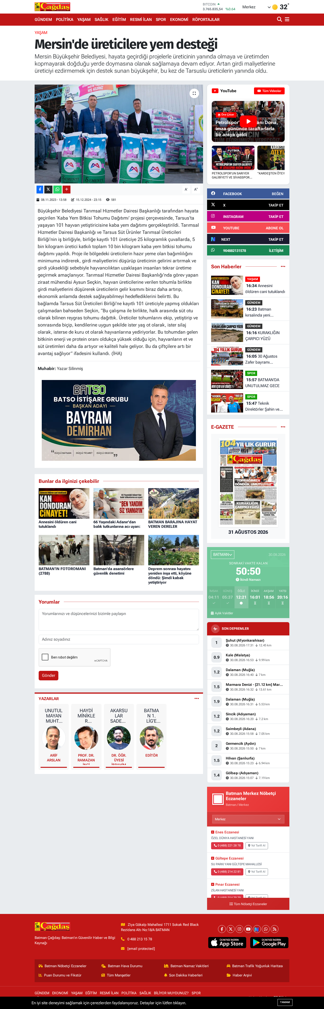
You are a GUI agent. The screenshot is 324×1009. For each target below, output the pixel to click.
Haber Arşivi (242, 975)
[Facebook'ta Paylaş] (40, 189)
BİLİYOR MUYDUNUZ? (171, 993)
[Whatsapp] (266, 929)
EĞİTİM (119, 19)
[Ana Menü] (286, 19)
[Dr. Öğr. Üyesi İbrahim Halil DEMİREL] (119, 737)
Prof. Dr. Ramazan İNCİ (86, 759)
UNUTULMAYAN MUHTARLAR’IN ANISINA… (53, 716)
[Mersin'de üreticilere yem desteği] (119, 134)
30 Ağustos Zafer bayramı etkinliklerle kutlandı (262, 359)
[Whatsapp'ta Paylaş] (57, 189)
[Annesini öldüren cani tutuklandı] (64, 503)
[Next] (257, 929)
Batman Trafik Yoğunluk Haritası (257, 966)
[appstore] (227, 942)
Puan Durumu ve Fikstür (62, 975)
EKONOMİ (179, 19)
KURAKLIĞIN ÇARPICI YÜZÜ (262, 335)
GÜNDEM (43, 19)
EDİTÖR (151, 755)
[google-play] (269, 942)
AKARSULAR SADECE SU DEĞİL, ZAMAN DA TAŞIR (119, 716)
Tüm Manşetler (118, 975)
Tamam (285, 1002)
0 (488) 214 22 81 (229, 871)
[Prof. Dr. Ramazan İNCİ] (86, 737)
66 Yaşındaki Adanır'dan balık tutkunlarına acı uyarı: (116, 524)
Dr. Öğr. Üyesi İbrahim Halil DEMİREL (118, 759)
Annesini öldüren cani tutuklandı (265, 288)
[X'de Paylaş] (48, 189)
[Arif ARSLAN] (54, 737)
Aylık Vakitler (224, 613)
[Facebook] (222, 929)
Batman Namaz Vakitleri (190, 966)
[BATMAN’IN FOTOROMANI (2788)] (64, 549)
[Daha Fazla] (66, 189)
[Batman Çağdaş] (52, 6)
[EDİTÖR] (151, 737)
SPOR (161, 19)
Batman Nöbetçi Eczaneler (65, 966)
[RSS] (274, 929)
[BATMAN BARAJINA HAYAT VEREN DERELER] (173, 503)
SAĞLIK (101, 19)
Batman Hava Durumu (125, 966)
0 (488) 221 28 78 (229, 845)
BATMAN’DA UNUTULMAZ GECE (262, 382)
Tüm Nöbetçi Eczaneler (250, 904)
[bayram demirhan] (119, 420)
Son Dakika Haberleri (186, 975)
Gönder (48, 675)
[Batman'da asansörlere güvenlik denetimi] (118, 549)
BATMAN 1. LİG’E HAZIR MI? (151, 716)
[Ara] (280, 19)
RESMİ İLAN (141, 19)
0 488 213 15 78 (139, 939)
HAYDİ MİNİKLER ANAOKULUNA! (86, 716)
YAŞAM (84, 19)
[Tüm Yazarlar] (196, 698)
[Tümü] (283, 266)
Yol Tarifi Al (258, 845)
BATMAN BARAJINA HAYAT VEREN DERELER (172, 524)
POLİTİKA (64, 19)
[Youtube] (248, 929)
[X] (231, 929)
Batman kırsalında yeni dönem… (258, 312)
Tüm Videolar (271, 91)
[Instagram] (239, 929)
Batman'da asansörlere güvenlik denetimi (113, 571)
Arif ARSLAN (53, 757)
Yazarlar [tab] (49, 698)
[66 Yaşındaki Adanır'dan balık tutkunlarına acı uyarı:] (118, 503)
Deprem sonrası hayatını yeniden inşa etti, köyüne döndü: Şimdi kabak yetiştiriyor (169, 576)
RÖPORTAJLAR (206, 19)
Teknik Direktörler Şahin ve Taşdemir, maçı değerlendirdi (262, 407)
